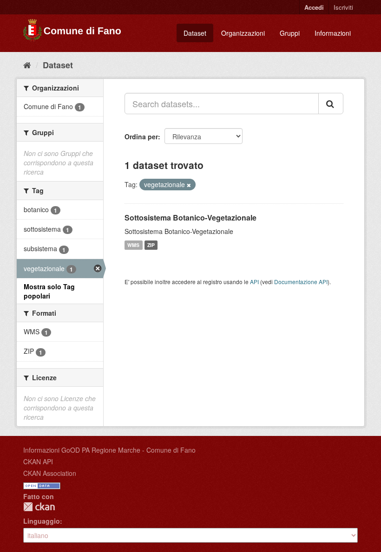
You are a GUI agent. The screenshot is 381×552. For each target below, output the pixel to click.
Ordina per (141, 136)
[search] (330, 103)
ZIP (151, 244)
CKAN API (38, 461)
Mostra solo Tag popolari (49, 291)
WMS (133, 244)
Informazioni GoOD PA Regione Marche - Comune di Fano (109, 450)
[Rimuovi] (189, 184)
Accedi (314, 7)
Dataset (195, 33)
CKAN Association (49, 473)
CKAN (39, 507)
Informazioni (333, 33)
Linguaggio (41, 521)
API (254, 282)
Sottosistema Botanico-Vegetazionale (190, 217)
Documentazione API (301, 282)
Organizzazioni (243, 33)
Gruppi (290, 33)
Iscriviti (343, 7)
